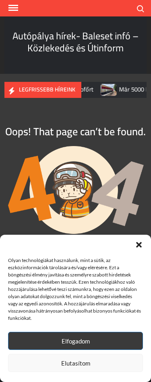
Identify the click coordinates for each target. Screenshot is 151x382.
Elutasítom (75, 363)
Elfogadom (76, 341)
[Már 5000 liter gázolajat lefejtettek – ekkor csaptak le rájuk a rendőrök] (107, 89)
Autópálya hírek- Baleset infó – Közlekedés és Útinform (75, 42)
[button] (139, 245)
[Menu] (12, 8)
